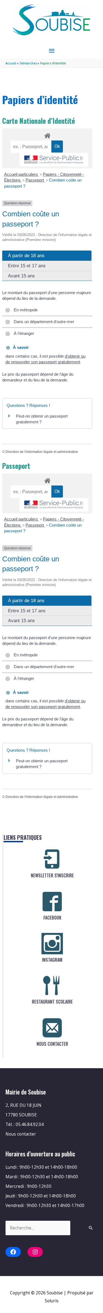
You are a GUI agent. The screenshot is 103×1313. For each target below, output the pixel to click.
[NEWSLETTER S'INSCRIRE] (52, 859)
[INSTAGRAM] (52, 943)
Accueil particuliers (21, 174)
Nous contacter (20, 1134)
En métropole (25, 310)
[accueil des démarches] (47, 134)
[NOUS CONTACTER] (52, 1027)
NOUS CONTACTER (52, 1044)
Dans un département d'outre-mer (43, 321)
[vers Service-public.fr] (54, 159)
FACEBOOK (52, 917)
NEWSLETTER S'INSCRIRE (52, 875)
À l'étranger (23, 333)
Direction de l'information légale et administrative (41, 452)
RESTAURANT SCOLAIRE (52, 1001)
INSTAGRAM (52, 959)
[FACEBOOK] (52, 901)
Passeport (35, 180)
